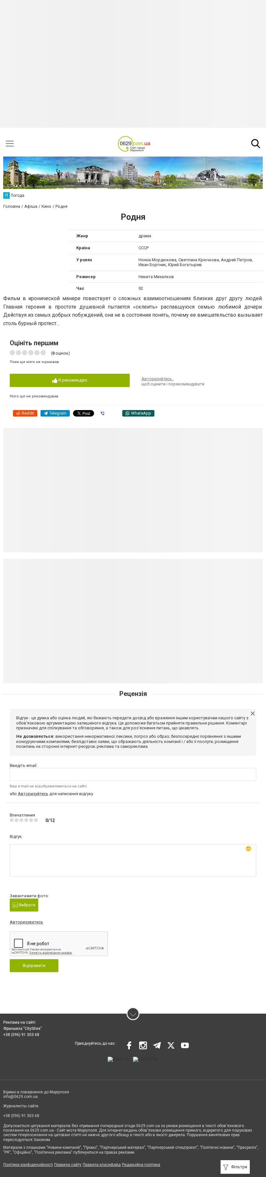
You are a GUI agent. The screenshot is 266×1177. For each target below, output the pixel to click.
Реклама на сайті (19, 1022)
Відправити (34, 965)
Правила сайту (67, 1164)
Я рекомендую (72, 380)
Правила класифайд (102, 1164)
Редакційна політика (141, 1164)
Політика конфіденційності (28, 1164)
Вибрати (26, 904)
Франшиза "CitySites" (22, 1028)
